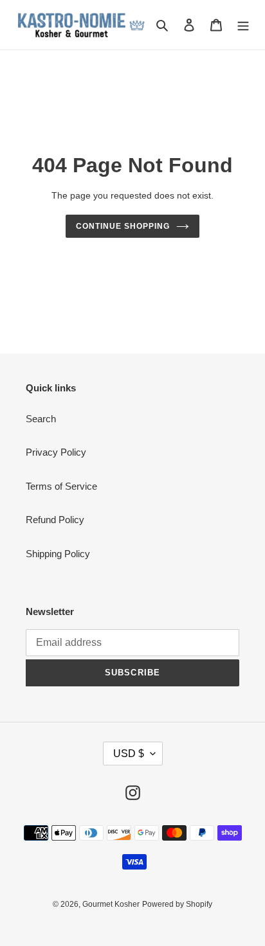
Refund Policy (55, 519)
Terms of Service (61, 486)
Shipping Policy (58, 553)
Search (41, 418)
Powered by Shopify (177, 904)
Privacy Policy (56, 452)
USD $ (128, 753)
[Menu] (243, 25)
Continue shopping (123, 226)
